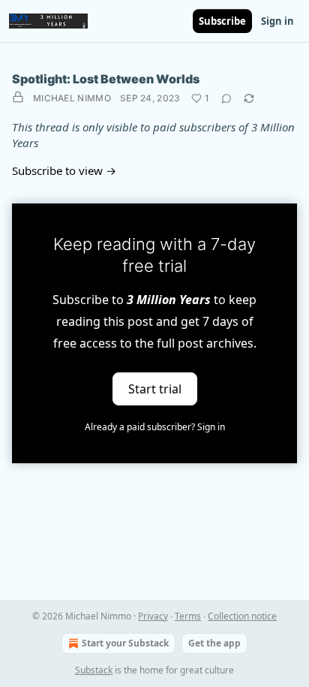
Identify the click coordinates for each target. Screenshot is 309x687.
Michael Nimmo (72, 98)
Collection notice (242, 616)
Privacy (153, 616)
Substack (93, 670)
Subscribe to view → (64, 170)
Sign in (277, 21)
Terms (188, 616)
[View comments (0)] (226, 98)
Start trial (155, 389)
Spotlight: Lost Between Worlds (106, 78)
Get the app (214, 643)
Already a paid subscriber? (155, 426)
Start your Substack (125, 643)
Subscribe (222, 21)
